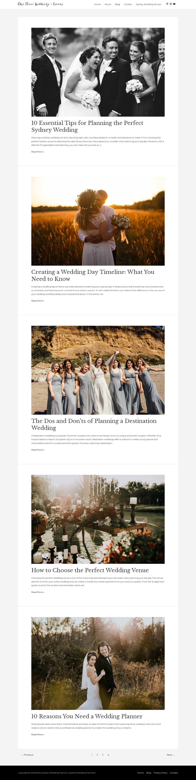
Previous (27, 755)
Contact (128, 4)
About (108, 4)
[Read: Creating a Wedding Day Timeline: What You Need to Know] (98, 221)
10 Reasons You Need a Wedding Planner (87, 716)
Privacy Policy (160, 772)
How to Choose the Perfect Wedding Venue (90, 570)
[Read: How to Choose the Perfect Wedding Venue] (98, 519)
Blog (117, 4)
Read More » (37, 151)
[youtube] (174, 4)
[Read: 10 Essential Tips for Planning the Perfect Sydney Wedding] (98, 72)
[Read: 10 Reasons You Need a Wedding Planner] (98, 663)
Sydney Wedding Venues (148, 4)
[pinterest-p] (167, 4)
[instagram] (171, 4)
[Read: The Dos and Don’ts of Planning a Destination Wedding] (98, 370)
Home (97, 4)
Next (171, 755)
